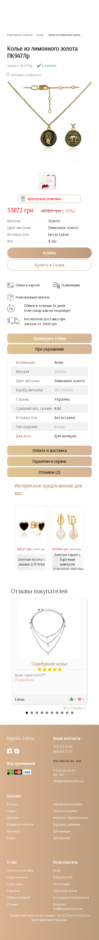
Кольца (12, 804)
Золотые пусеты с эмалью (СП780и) (31, 562)
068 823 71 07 (62, 751)
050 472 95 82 (63, 746)
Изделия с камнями (66, 824)
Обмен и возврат (18, 897)
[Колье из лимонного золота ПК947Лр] (49, 122)
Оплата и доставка (20, 870)
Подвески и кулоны (20, 824)
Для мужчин (61, 838)
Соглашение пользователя (71, 897)
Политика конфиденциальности (68, 906)
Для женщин (61, 831)
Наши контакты (17, 877)
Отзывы (12, 904)
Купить (49, 252)
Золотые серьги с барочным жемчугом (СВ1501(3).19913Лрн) (68, 561)
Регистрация (61, 884)
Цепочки (13, 817)
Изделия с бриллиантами (70, 817)
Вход (56, 870)
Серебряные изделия (67, 804)
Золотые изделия (65, 811)
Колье (59, 426)
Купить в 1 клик (50, 265)
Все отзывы (72, 707)
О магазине (15, 884)
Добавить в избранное (26, 75)
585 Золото (63, 389)
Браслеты (13, 831)
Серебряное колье (50, 664)
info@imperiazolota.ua (68, 781)
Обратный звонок (65, 890)
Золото (60, 371)
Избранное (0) (62, 877)
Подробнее (24, 679)
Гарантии (13, 890)
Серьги (12, 811)
